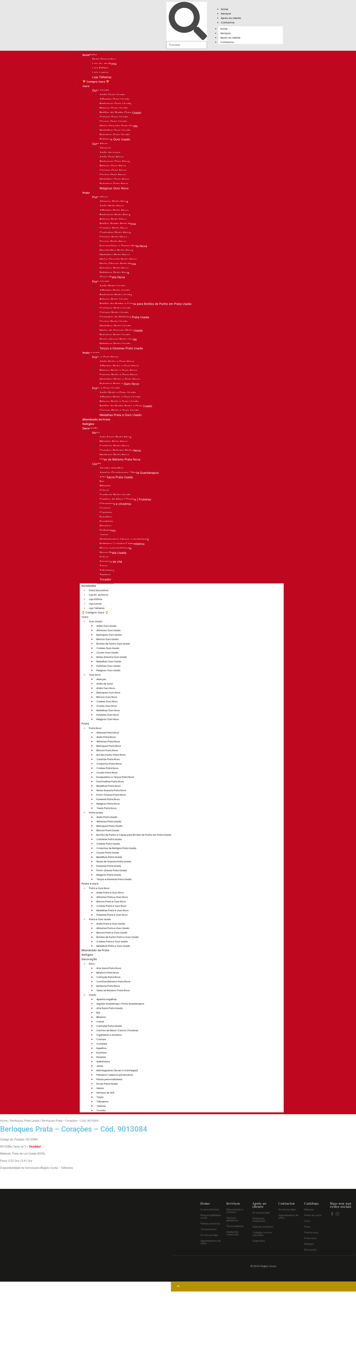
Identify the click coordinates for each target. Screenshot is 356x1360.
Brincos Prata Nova (113, 219)
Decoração (89, 959)
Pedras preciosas (210, 1223)
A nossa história (209, 1209)
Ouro (86, 86)
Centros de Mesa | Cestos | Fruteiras (125, 499)
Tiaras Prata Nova (112, 277)
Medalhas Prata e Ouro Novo (120, 379)
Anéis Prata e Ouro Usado (118, 392)
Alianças (105, 148)
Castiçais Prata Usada (115, 495)
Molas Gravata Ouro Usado (119, 126)
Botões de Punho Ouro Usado (120, 112)
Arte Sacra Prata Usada (116, 477)
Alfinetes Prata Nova (114, 210)
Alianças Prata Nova (114, 201)
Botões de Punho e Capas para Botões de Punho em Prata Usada (145, 304)
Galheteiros (108, 530)
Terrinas (105, 575)
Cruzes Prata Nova (113, 241)
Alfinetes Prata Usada (115, 290)
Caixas (104, 490)
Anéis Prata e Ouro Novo (117, 361)
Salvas (104, 557)
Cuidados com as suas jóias (262, 1233)
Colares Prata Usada (114, 312)
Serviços (226, 13)
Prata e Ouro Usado (106, 388)
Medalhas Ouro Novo (114, 179)
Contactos (227, 22)
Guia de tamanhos (262, 1226)
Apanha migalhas (111, 468)
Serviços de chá (111, 561)
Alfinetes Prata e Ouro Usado (120, 397)
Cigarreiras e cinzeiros (115, 504)
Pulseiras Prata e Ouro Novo (119, 384)
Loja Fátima (100, 68)
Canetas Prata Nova (114, 228)
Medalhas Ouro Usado (115, 130)
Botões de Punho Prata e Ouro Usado (126, 406)
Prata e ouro (90, 883)
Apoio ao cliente (231, 18)
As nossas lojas (209, 1234)
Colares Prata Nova (113, 237)
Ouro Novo (100, 144)
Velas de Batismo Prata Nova (120, 459)
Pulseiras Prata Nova (114, 268)
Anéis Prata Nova (112, 206)
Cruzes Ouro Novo (113, 175)
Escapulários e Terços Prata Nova (123, 246)
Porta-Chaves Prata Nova (118, 264)
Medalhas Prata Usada (115, 326)
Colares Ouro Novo (113, 170)
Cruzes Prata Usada (114, 321)
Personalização (235, 1226)
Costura (105, 508)
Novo (96, 433)
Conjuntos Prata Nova (115, 232)
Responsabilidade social (210, 1216)
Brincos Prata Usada (114, 299)
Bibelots (105, 486)
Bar (102, 481)
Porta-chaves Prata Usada (118, 339)
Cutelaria (106, 513)
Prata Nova (100, 197)
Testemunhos (208, 1229)
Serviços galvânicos (232, 1219)
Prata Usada (100, 281)
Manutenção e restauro (234, 1210)
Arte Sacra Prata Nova (115, 437)
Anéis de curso (110, 152)
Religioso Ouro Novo (114, 188)
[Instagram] (337, 1214)
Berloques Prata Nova (115, 215)
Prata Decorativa (104, 59)
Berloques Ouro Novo (115, 161)
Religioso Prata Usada (115, 344)
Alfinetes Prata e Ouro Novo (119, 366)
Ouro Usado (100, 90)
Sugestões (258, 1240)
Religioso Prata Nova (114, 272)
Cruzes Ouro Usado (113, 121)
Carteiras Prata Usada (115, 308)
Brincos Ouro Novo (113, 166)
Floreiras (106, 526)
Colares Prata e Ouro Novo (119, 375)
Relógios (88, 424)
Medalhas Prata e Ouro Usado (121, 415)
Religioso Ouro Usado (115, 139)
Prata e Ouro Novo (105, 357)
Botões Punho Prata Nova (118, 224)
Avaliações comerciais (232, 1233)
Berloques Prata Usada (116, 295)
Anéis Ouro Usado (112, 95)
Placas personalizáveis (115, 548)
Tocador (105, 579)
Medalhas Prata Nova (115, 255)
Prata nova (310, 1238)
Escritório (106, 521)
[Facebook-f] (332, 1214)
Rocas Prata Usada (113, 553)
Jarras (104, 535)
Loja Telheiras (101, 77)
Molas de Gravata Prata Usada (121, 330)
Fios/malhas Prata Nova (116, 250)
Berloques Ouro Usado (115, 104)
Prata (86, 193)
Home (224, 9)
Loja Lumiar (100, 72)
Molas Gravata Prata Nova (118, 259)
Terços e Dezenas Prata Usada (121, 348)
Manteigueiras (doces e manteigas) (124, 539)
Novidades (89, 586)
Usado (96, 464)
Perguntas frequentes (259, 1219)
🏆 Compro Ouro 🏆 (96, 82)
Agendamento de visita (210, 1242)
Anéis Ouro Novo (111, 157)
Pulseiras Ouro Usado (115, 135)
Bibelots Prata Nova (114, 441)
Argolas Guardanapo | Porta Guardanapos (129, 473)
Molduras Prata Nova (114, 455)
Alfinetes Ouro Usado (115, 99)
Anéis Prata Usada (112, 286)
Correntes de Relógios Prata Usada (124, 317)
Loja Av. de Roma (104, 64)
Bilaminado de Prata (96, 419)
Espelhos (106, 517)
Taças (104, 566)
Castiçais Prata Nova (114, 446)
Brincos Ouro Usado (114, 108)
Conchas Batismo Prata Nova (120, 450)
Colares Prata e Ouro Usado (119, 410)
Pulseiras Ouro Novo (114, 184)
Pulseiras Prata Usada (115, 335)
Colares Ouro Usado (114, 117)
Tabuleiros (107, 570)
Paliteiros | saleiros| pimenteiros (122, 544)
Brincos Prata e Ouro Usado (119, 401)
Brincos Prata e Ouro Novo (118, 370)
